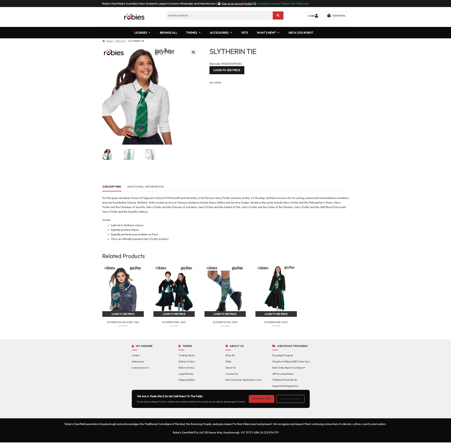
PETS (244, 32)
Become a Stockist (290, 398)
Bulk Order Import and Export (288, 367)
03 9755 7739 (263, 398)
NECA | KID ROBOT (301, 32)
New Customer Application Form (244, 379)
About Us (231, 367)
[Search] (278, 15)
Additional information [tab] (145, 186)
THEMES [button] (191, 32)
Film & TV (121, 41)
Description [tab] (112, 186)
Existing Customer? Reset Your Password (283, 3)
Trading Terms (187, 355)
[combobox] (219, 15)
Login (311, 15)
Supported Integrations (285, 386)
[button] (193, 52)
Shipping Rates (187, 379)
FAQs (228, 361)
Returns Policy (186, 367)
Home (109, 41)
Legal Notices (186, 373)
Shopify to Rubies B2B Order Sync (291, 361)
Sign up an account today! (237, 3)
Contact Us (232, 373)
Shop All (230, 355)
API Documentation (283, 373)
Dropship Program (282, 355)
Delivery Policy (187, 361)
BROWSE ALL (168, 32)
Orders (136, 355)
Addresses (138, 361)
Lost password (140, 367)
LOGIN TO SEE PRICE (226, 70)
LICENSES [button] (140, 32)
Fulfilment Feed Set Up (284, 379)
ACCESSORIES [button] (219, 32)
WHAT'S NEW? (266, 32)
